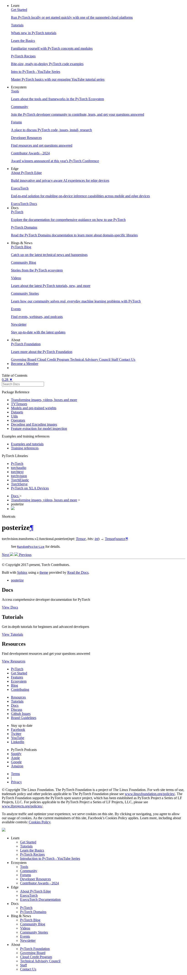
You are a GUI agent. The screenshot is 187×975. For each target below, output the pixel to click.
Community (28, 871)
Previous (24, 555)
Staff (23, 965)
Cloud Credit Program (36, 957)
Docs (15, 496)
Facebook (18, 730)
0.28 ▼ (7, 379)
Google (16, 762)
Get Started (19, 673)
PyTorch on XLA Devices (30, 488)
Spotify (16, 754)
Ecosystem (18, 681)
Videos (25, 928)
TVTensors (19, 404)
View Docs (10, 607)
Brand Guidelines (23, 718)
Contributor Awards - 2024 (39, 883)
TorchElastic (20, 480)
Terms (15, 774)
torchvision (19, 476)
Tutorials (17, 701)
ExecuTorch (29, 895)
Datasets (17, 412)
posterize (17, 580)
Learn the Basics (32, 850)
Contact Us (28, 969)
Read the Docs (77, 572)
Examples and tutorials (27, 444)
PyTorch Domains (33, 912)
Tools (24, 867)
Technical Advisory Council (40, 961)
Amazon (17, 766)
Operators (18, 420)
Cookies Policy (39, 822)
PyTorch (17, 464)
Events (25, 936)
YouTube (17, 738)
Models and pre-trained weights (33, 408)
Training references (25, 448)
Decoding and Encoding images (34, 424)
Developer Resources (35, 879)
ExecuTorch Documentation (40, 899)
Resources (18, 697)
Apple (15, 758)
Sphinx (22, 572)
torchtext (17, 472)
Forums (25, 875)
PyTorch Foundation (35, 949)
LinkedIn (17, 742)
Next (6, 555)
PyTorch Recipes (32, 854)
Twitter (16, 734)
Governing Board (32, 953)
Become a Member (24, 364)
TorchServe (19, 484)
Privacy (16, 782)
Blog (14, 685)
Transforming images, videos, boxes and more (44, 400)
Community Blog (32, 924)
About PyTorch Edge (35, 891)
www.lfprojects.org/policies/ (22, 806)
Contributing (20, 689)
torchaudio (18, 468)
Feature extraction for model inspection (39, 428)
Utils (14, 416)
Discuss (16, 709)
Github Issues (21, 714)
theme (43, 572)
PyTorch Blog (30, 920)
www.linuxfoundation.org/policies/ (150, 794)
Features (17, 677)
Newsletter (28, 940)
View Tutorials (12, 634)
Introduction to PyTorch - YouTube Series (50, 858)
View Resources (13, 661)
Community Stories (34, 932)
